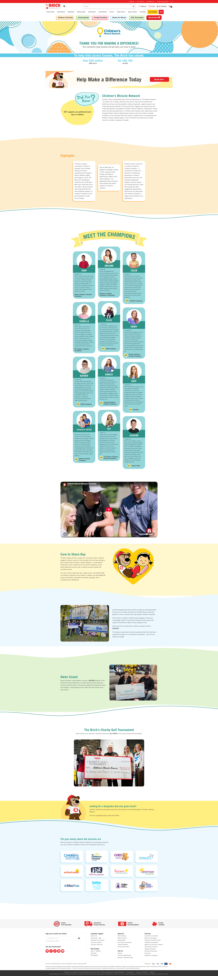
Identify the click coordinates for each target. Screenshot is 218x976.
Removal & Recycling (151, 951)
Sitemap (152, 972)
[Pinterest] (58, 951)
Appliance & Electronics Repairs (154, 944)
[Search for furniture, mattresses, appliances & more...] (133, 6)
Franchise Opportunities (124, 955)
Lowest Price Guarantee (151, 936)
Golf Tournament (137, 17)
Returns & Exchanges (151, 938)
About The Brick (122, 938)
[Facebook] (47, 951)
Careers (120, 953)
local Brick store (101, 815)
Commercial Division (123, 946)
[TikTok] (55, 951)
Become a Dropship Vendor (125, 957)
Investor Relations (123, 944)
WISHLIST (144, 6)
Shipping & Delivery (150, 949)
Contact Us (94, 936)
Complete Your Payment (97, 940)
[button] (73, 6)
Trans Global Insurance (151, 946)
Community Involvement (124, 942)
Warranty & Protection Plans (153, 940)
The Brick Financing (96, 944)
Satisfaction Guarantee (151, 955)
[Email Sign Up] (79, 938)
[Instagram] (51, 951)
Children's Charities (65, 17)
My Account (95, 949)
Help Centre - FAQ (96, 938)
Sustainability (150, 1)
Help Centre (140, 1)
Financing (131, 1)
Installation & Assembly (151, 942)
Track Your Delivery (162, 1)
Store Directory (122, 936)
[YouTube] (62, 951)
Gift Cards (147, 953)
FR (171, 1)
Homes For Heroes (119, 17)
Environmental (83, 17)
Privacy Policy (130, 972)
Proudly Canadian (100, 17)
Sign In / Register (96, 951)
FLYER (153, 6)
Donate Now (153, 17)
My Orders (94, 953)
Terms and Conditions (141, 972)
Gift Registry (94, 955)
